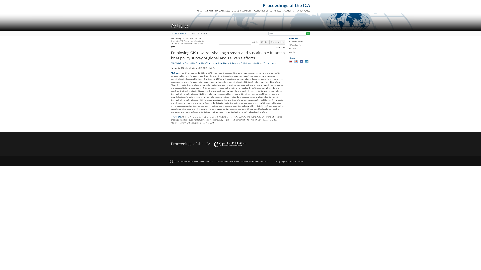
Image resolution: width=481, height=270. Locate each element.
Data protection (296, 161)
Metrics (264, 42)
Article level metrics (284, 11)
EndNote (294, 52)
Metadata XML (296, 45)
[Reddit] (296, 61)
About (200, 11)
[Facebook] (301, 61)
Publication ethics (263, 11)
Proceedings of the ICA (286, 5)
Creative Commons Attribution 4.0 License (250, 161)
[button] (267, 33)
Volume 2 (184, 33)
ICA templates (303, 11)
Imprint (284, 161)
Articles (209, 11)
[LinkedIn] (307, 61)
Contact (275, 161)
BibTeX (293, 48)
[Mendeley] (290, 61)
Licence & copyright (242, 11)
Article (255, 42)
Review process (222, 11)
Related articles (277, 42)
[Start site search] (308, 33)
